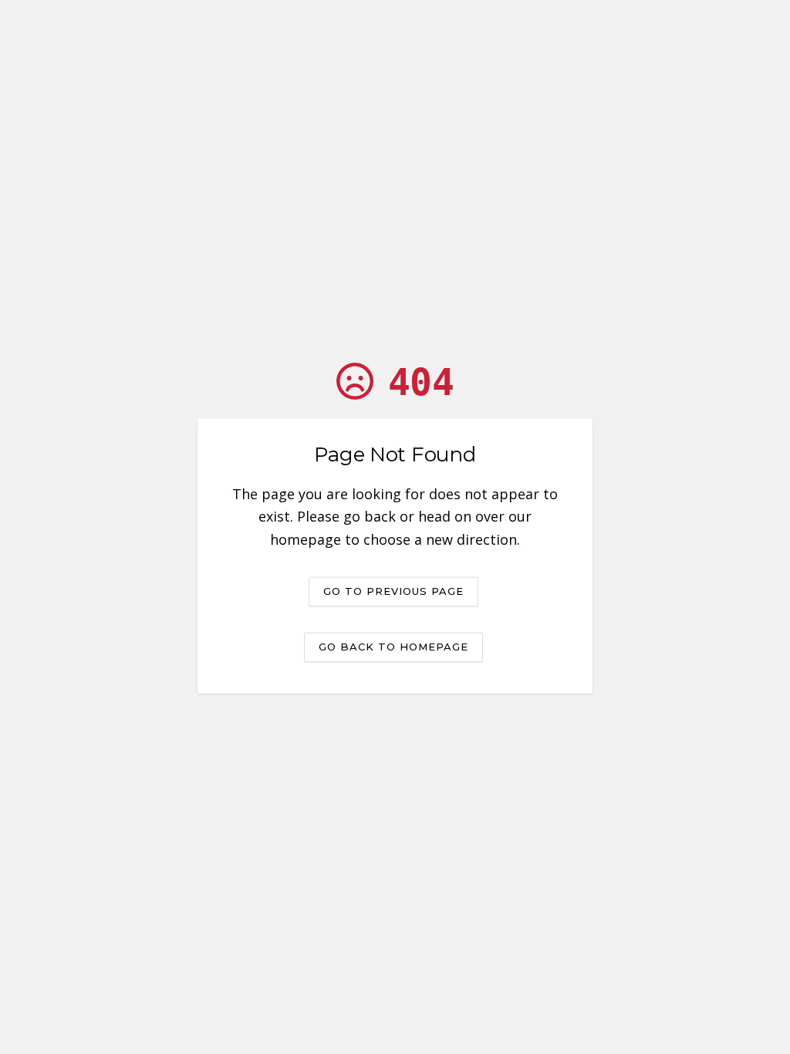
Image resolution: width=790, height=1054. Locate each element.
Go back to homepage (393, 646)
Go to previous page (393, 590)
